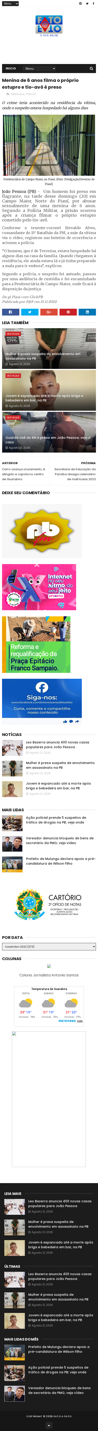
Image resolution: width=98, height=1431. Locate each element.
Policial (31, 94)
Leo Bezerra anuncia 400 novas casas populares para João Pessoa (57, 744)
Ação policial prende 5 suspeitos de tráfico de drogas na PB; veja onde (56, 820)
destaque (17, 94)
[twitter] (87, 3)
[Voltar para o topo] (49, 1425)
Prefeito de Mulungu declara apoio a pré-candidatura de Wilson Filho (61, 861)
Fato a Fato (63, 1416)
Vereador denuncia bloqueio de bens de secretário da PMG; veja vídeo (60, 840)
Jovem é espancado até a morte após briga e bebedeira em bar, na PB (44, 398)
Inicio (11, 68)
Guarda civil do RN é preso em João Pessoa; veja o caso (47, 439)
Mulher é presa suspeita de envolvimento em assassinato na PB (42, 356)
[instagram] (80, 3)
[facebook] (93, 3)
